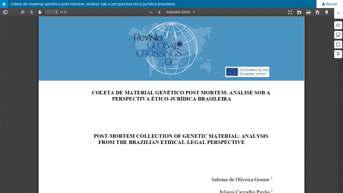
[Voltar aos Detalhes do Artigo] (4, 4)
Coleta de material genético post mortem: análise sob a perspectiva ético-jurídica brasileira (93, 3)
